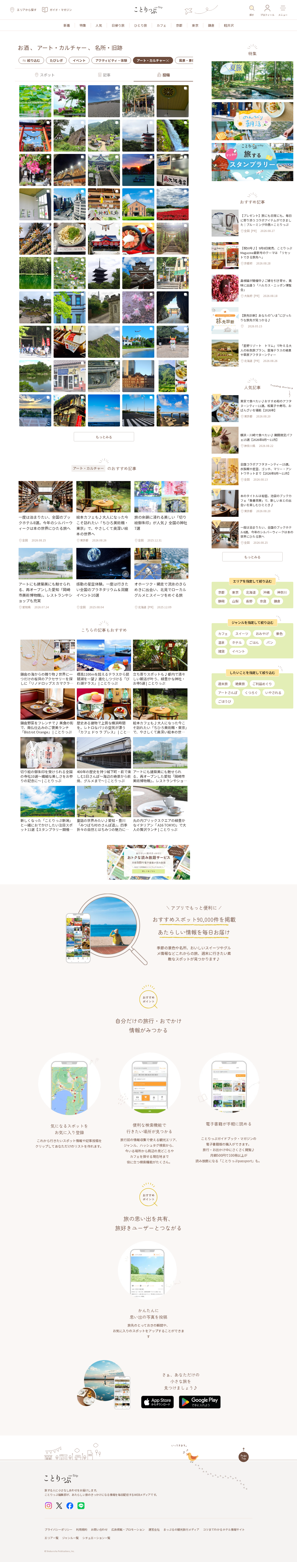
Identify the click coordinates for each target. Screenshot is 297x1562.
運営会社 (154, 1529)
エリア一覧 (51, 1538)
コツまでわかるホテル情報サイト (224, 1529)
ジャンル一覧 (70, 1538)
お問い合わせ (99, 1529)
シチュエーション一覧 (96, 1538)
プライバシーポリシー (58, 1529)
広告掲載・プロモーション (128, 1529)
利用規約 (81, 1529)
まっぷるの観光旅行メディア (181, 1529)
